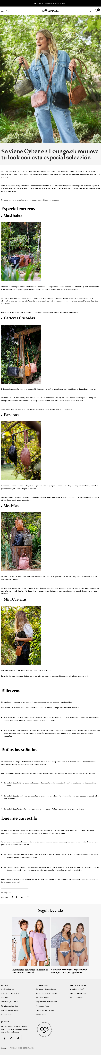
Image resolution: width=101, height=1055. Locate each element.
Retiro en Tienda (42, 997)
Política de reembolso (10, 1010)
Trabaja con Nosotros (10, 993)
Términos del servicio (9, 1006)
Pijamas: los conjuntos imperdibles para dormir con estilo (30, 971)
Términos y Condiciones (10, 1002)
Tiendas (4, 997)
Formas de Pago (42, 1006)
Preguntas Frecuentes (45, 1010)
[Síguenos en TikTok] (18, 1038)
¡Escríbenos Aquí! (77, 989)
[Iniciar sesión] (91, 11)
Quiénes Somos (7, 989)
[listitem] (12, 897)
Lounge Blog (6, 1014)
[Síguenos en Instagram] (11, 1038)
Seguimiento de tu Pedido (46, 1002)
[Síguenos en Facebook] (4, 1038)
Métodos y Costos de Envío (47, 993)
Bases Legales (41, 1014)
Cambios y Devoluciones (46, 989)
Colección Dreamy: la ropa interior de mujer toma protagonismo (69, 971)
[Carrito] (96, 10)
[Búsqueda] (7, 11)
